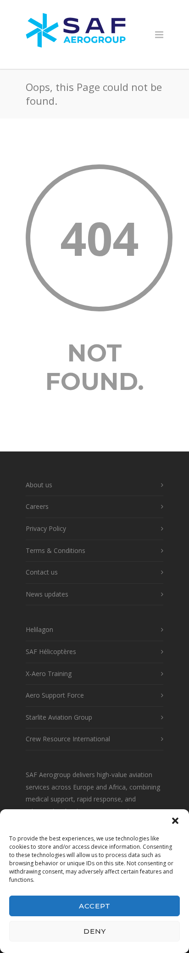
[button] (175, 820)
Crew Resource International (68, 738)
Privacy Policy (46, 528)
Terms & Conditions (55, 550)
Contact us (42, 572)
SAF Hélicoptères (51, 651)
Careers (37, 506)
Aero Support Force (55, 695)
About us (39, 484)
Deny (94, 931)
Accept (95, 906)
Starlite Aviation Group (59, 717)
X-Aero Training (49, 673)
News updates (47, 594)
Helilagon (39, 629)
